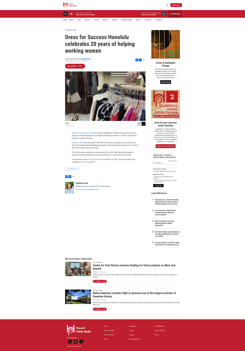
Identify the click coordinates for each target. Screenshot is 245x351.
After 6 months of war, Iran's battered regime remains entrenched (164, 223)
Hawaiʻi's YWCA (78, 143)
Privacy (157, 335)
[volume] (71, 14)
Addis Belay (96, 300)
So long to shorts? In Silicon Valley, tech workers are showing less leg (167, 244)
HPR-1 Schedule (109, 330)
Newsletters (133, 326)
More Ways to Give (134, 339)
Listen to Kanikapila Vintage (165, 64)
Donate (177, 5)
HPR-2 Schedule (109, 335)
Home (65, 20)
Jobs (105, 339)
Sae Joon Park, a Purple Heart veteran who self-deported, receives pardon (165, 212)
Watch (105, 20)
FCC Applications (160, 326)
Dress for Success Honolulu (86, 133)
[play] (65, 14)
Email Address (158, 163)
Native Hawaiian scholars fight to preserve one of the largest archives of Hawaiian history (134, 294)
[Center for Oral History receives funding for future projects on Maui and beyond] (78, 269)
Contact (131, 330)
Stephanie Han (86, 59)
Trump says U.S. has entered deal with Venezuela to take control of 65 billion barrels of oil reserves (166, 202)
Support (131, 335)
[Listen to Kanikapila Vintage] (165, 44)
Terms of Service (160, 330)
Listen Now (165, 82)
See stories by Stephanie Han (87, 189)
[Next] (143, 124)
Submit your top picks (166, 146)
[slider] (74, 14)
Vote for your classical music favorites (165, 124)
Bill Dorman (96, 272)
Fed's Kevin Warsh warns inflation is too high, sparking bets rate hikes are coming (167, 234)
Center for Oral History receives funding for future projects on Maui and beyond (134, 267)
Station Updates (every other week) (165, 171)
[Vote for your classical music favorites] (165, 104)
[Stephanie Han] (69, 187)
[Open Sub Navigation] (75, 20)
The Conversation (70, 30)
